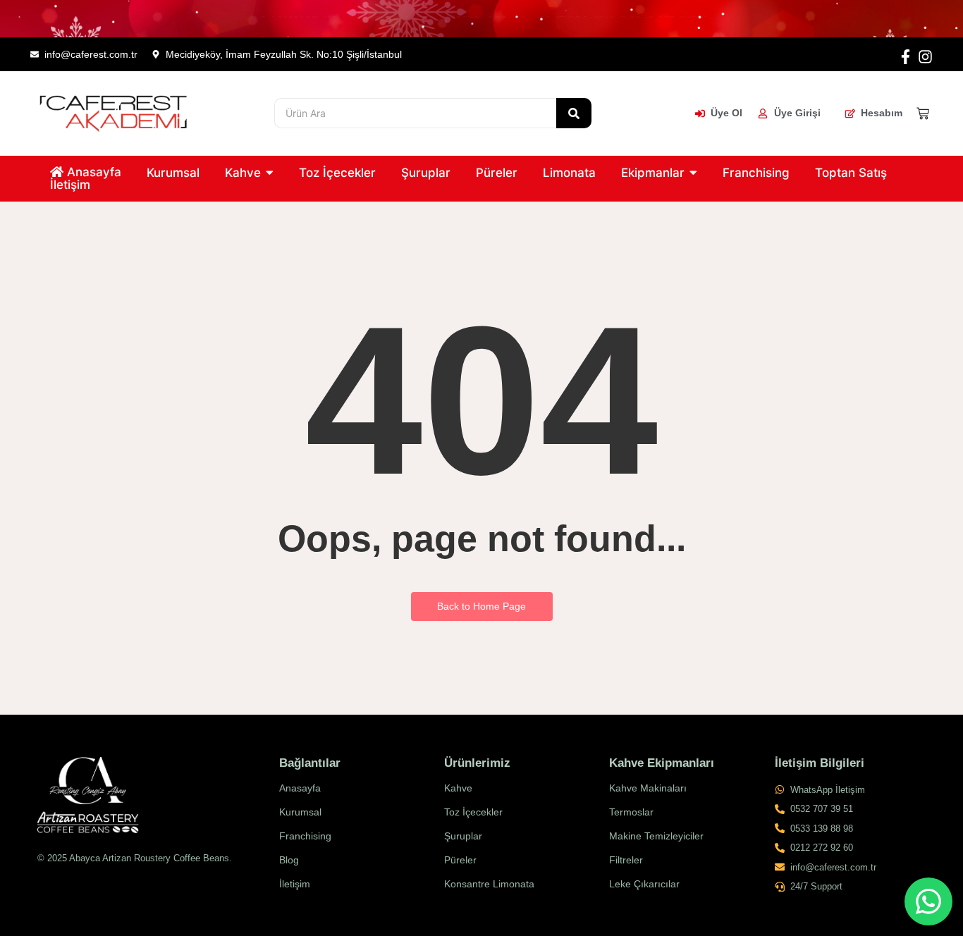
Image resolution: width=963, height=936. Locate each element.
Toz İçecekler (473, 812)
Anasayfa (300, 788)
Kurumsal (300, 812)
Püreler (460, 860)
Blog (289, 860)
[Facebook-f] (905, 56)
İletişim (294, 883)
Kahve (458, 788)
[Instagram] (925, 56)
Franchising (305, 836)
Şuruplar (463, 836)
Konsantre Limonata (489, 883)
